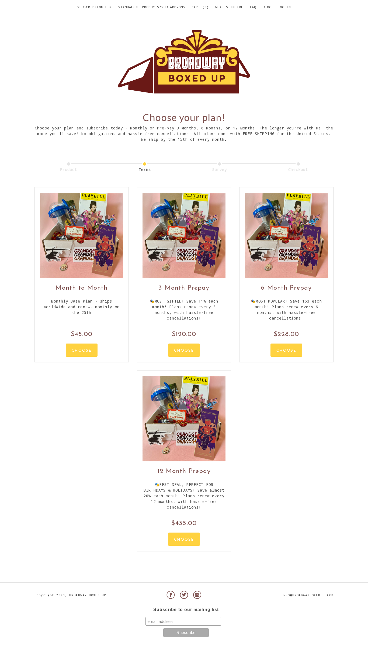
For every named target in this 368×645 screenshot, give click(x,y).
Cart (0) (200, 7)
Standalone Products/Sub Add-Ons (151, 7)
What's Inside (229, 7)
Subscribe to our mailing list (186, 609)
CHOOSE (82, 350)
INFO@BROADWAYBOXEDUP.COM (307, 595)
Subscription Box (94, 7)
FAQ (253, 7)
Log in (284, 7)
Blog (267, 7)
